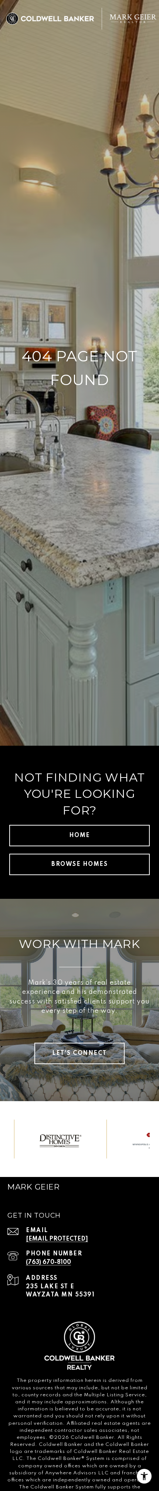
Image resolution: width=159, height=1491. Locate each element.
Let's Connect (79, 1053)
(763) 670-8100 (48, 1262)
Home (79, 836)
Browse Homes (79, 864)
